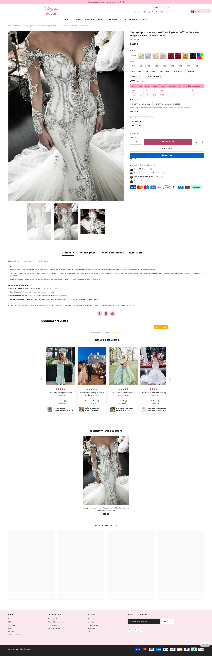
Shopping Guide (88, 252)
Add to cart (168, 142)
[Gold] (185, 56)
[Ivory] (141, 56)
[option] (66, 116)
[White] (148, 56)
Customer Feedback (113, 252)
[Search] (162, 7)
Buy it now (167, 149)
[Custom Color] (200, 56)
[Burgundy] (178, 56)
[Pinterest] (112, 313)
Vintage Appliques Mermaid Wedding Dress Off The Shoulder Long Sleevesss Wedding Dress (106, 509)
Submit (167, 621)
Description (68, 252)
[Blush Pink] (163, 56)
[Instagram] (106, 313)
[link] (196, 142)
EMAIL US (168, 155)
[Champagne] (155, 56)
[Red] (170, 56)
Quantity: (133, 137)
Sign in (168, 12)
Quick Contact (137, 252)
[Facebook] (99, 313)
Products (18, 26)
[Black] (193, 56)
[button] (42, 380)
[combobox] (160, 7)
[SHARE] (201, 142)
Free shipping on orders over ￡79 (106, 2)
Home (10, 26)
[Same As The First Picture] (133, 56)
